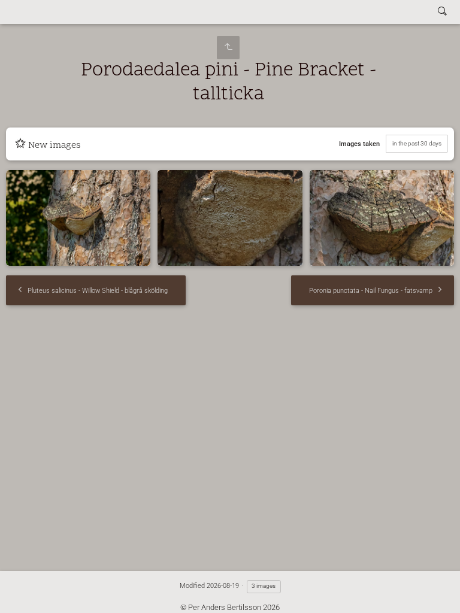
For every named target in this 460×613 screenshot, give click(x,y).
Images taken (359, 144)
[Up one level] (228, 47)
